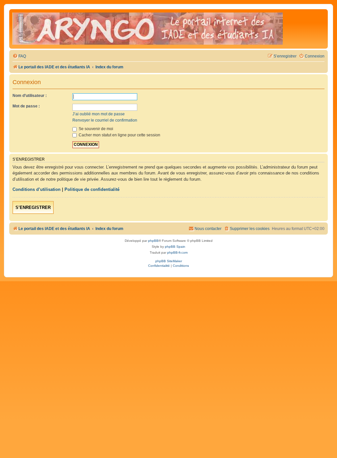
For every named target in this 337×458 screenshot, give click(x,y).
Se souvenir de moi (95, 128)
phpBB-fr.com (177, 252)
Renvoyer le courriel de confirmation (104, 120)
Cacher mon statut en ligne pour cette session (119, 135)
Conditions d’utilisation (37, 189)
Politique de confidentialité (92, 189)
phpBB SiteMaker (168, 261)
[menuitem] (19, 56)
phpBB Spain (175, 246)
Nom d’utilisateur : (30, 95)
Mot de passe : (26, 106)
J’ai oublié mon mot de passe (98, 114)
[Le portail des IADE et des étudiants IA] (147, 29)
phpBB (153, 240)
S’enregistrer (33, 207)
